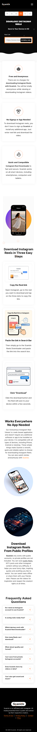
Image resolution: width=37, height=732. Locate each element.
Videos (11, 14)
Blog (19, 718)
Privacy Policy (20, 716)
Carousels (30, 14)
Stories (7, 14)
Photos (16, 14)
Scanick (26, 458)
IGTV (25, 14)
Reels (21, 14)
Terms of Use (8, 716)
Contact (30, 716)
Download (26, 40)
